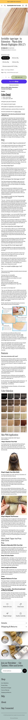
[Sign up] (24, 671)
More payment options (14, 84)
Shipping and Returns (6, 692)
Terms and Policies (14, 718)
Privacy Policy (4, 685)
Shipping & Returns (9, 627)
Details (4, 623)
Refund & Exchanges (6, 687)
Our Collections (4, 683)
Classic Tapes (17, 111)
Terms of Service (5, 690)
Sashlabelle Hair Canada (11, 715)
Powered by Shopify (21, 715)
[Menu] (1, 5)
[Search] (5, 5)
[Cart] (26, 5)
